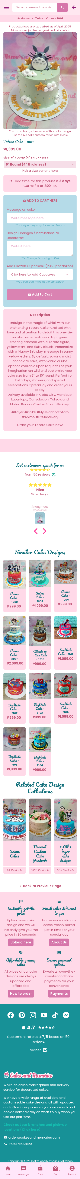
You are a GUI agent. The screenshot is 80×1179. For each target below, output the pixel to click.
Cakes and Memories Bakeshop (52, 1161)
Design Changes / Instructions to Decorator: (33, 235)
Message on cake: (21, 209)
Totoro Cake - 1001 (49, 18)
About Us (59, 942)
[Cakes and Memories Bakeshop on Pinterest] (22, 1015)
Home (23, 18)
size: (25, 157)
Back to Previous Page (40, 886)
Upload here (20, 942)
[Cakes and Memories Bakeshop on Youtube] (44, 1015)
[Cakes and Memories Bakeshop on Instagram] (33, 1015)
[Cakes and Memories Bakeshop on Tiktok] (55, 1015)
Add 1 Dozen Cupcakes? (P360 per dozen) (40, 266)
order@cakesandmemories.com (32, 1137)
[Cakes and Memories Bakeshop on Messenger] (66, 1015)
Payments (59, 993)
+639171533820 (18, 1144)
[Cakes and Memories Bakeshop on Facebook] (10, 1015)
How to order (21, 993)
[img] (40, 469)
